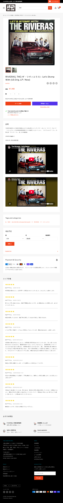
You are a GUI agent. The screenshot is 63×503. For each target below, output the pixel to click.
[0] (59, 8)
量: (6, 94)
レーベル (36, 445)
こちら (18, 425)
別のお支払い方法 (44, 107)
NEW (9, 222)
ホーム (4, 15)
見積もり (10, 243)
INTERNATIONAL (38, 459)
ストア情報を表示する (13, 115)
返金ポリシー (6, 466)
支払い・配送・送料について (14, 432)
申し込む (38, 478)
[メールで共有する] (56, 83)
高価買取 (36, 450)
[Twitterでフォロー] (7, 492)
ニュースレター (55, 1)
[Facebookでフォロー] (4, 492)
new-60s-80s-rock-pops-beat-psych (21, 222)
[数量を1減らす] (10, 94)
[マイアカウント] (55, 8)
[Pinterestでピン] (51, 83)
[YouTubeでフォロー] (13, 492)
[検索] (50, 8)
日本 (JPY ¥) (14, 485)
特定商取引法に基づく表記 (10, 476)
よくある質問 (37, 454)
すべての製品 (10, 15)
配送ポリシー (6, 469)
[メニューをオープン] (4, 7)
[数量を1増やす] (18, 94)
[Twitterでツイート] (53, 83)
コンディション (38, 452)
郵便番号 (48, 235)
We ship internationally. (43, 432)
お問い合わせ (37, 457)
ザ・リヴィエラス (44, 222)
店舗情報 (36, 443)
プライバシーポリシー (8, 471)
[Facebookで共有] (48, 83)
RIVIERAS (36, 222)
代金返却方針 (8, 251)
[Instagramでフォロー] (10, 492)
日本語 (5, 485)
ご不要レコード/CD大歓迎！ (44, 425)
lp (5, 222)
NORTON (7, 83)
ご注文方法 (37, 447)
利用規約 (5, 473)
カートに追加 (18, 103)
